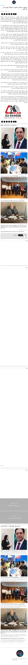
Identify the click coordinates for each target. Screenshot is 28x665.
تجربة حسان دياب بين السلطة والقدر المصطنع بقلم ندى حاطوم (13, 151)
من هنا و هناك (3, 5)
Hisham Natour (15, 659)
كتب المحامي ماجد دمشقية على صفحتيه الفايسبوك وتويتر (12, 231)
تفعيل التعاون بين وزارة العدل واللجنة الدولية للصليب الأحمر (12, 200)
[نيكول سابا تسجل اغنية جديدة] (14, 517)
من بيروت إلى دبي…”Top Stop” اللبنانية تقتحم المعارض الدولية (13, 176)
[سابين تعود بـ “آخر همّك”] (14, 504)
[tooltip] (16, 14)
